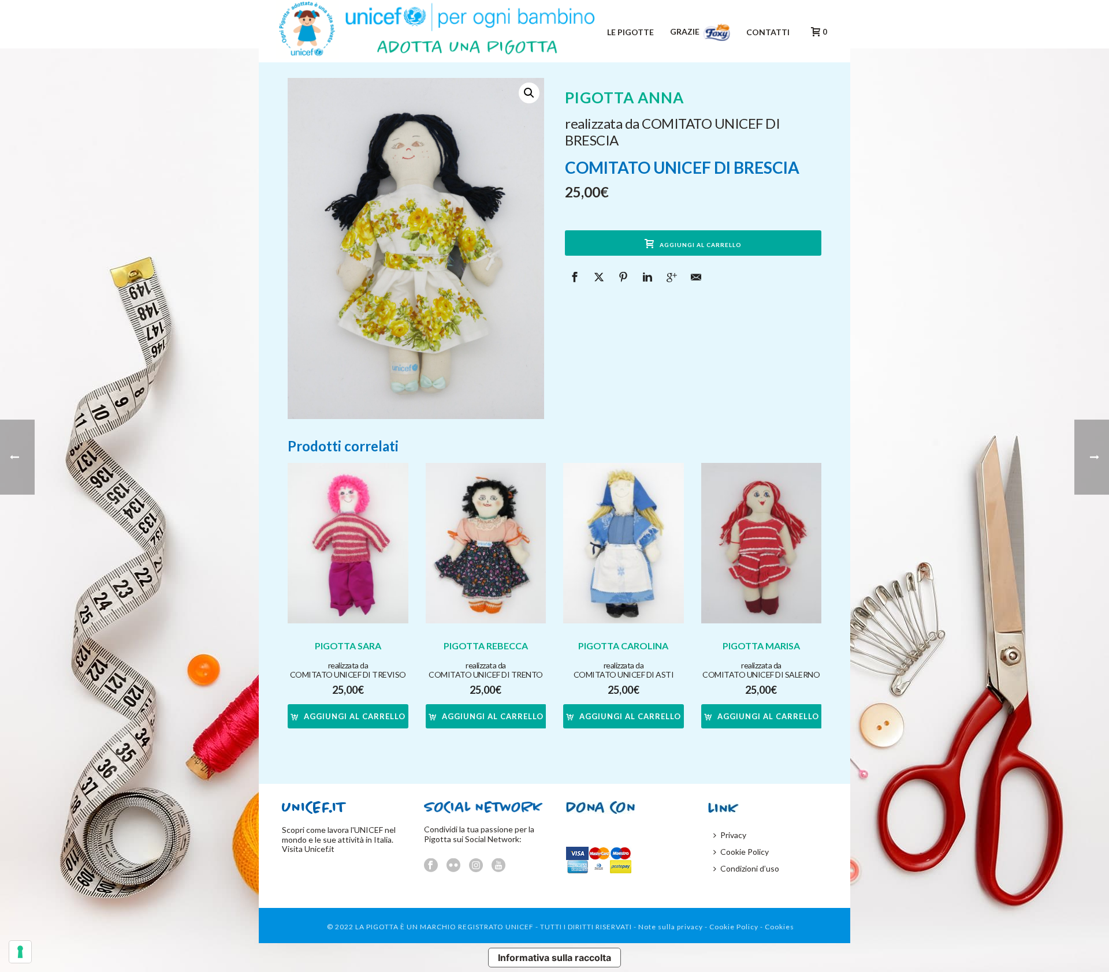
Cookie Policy (744, 852)
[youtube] (498, 865)
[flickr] (453, 865)
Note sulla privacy (670, 926)
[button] (529, 93)
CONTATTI (768, 32)
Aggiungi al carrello (701, 244)
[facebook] (431, 865)
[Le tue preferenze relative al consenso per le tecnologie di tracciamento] (20, 952)
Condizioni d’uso (749, 868)
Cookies (779, 926)
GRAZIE (685, 31)
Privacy (733, 835)
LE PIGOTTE (630, 32)
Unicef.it (319, 849)
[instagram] (476, 865)
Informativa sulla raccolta (554, 957)
